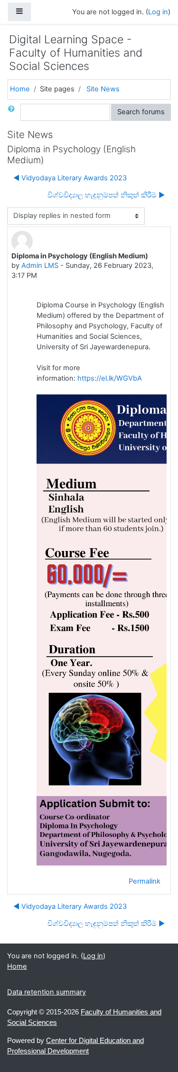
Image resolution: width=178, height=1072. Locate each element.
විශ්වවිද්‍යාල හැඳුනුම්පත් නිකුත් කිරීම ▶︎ (106, 195)
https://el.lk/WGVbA (109, 378)
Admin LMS (39, 265)
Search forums (141, 112)
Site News (103, 89)
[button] (13, 112)
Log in (158, 12)
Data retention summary (46, 992)
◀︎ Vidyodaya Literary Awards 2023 (70, 178)
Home (20, 89)
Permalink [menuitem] (144, 881)
